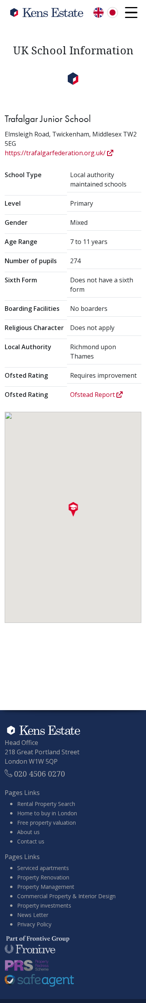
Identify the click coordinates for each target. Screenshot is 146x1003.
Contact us (30, 841)
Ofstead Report (93, 394)
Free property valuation (46, 822)
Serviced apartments (43, 868)
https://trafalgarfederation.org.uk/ (56, 153)
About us (28, 832)
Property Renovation (43, 877)
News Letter (32, 915)
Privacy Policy (34, 924)
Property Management (45, 886)
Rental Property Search (46, 803)
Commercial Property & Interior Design (66, 896)
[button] (73, 509)
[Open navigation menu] (131, 12)
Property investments (44, 905)
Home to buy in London (47, 813)
